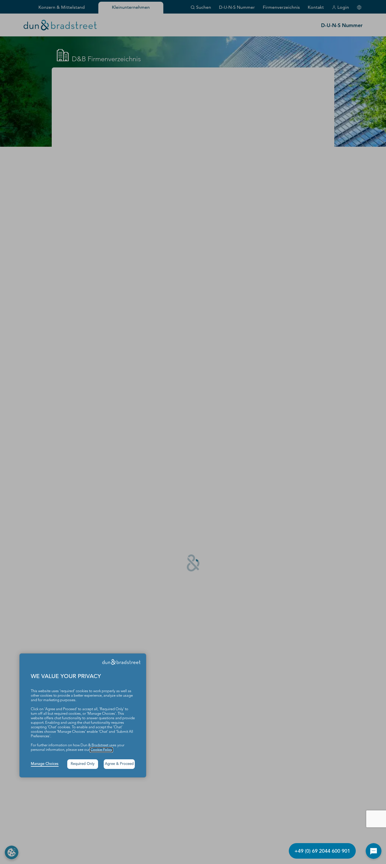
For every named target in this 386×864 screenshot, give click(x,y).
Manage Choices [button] (44, 764)
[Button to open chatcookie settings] (373, 851)
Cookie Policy (101, 750)
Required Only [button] (83, 764)
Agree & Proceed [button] (119, 764)
